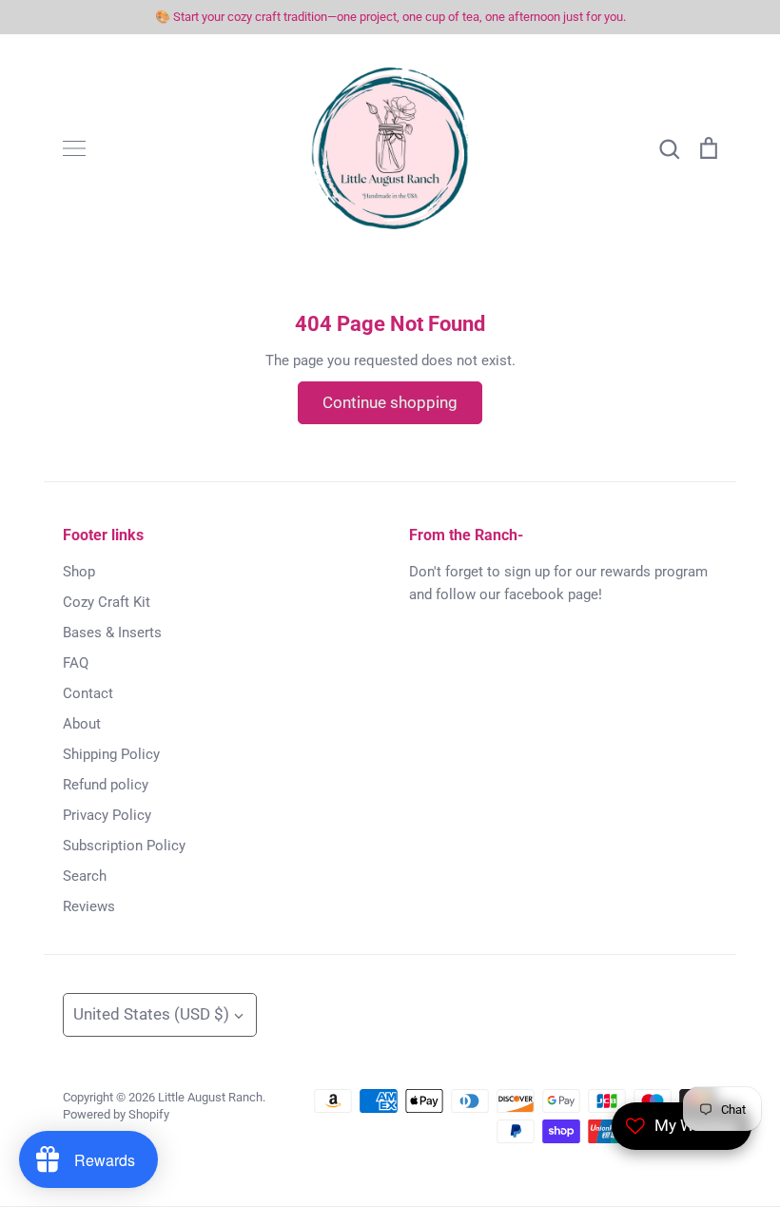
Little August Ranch (210, 1097)
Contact (88, 693)
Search (85, 876)
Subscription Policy (124, 845)
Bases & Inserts (112, 632)
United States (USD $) (151, 1013)
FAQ (75, 663)
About (82, 723)
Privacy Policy (107, 815)
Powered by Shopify (116, 1114)
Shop (79, 571)
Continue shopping (390, 402)
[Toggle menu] (74, 148)
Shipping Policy (111, 754)
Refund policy (105, 784)
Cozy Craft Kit (106, 602)
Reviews (89, 906)
